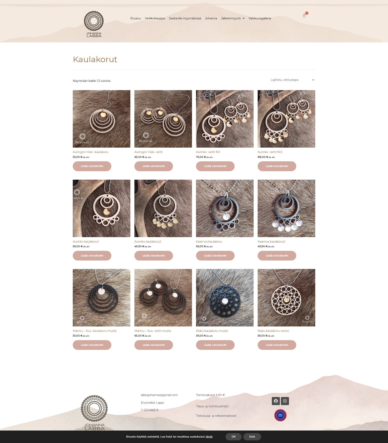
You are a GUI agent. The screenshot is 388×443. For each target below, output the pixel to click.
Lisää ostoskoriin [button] (92, 166)
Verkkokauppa (155, 18)
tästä (209, 437)
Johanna (211, 18)
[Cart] (304, 15)
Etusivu (135, 18)
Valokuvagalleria (260, 18)
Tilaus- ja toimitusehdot (212, 406)
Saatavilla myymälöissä (185, 18)
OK (234, 437)
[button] (233, 18)
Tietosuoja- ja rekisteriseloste (216, 416)
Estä (252, 437)
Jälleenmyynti (231, 18)
